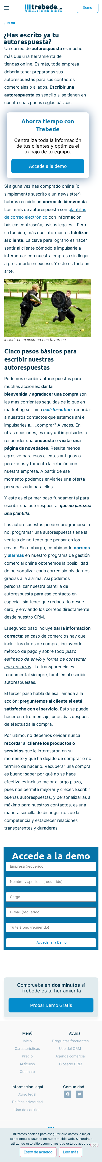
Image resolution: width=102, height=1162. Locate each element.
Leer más (70, 1152)
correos (82, 547)
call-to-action (57, 409)
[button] (6, 8)
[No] (94, 1145)
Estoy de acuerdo (38, 1152)
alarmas (16, 555)
